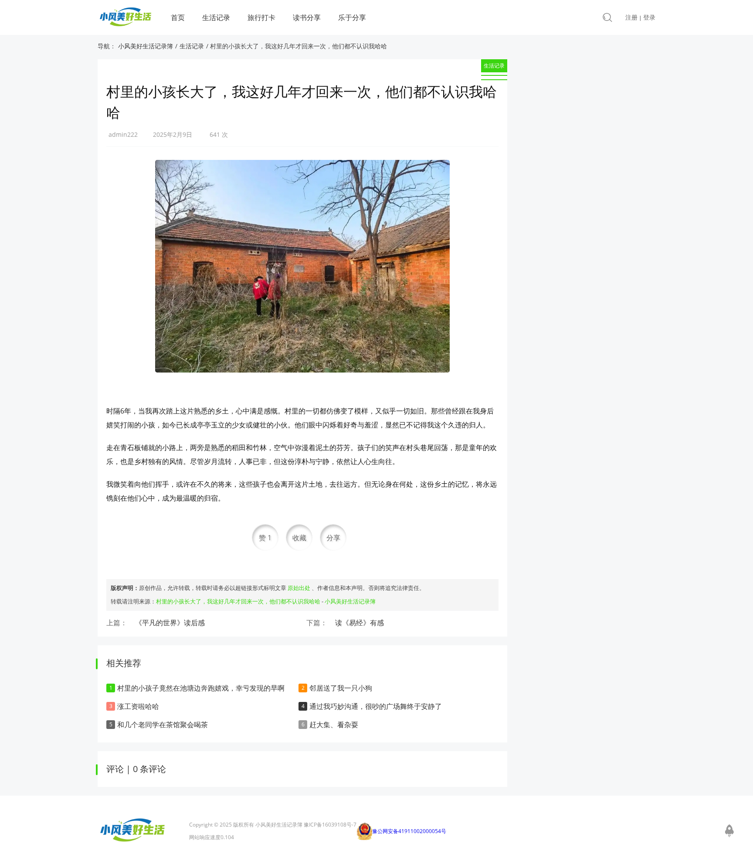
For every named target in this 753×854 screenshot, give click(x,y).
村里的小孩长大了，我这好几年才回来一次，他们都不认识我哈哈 (238, 601)
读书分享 (307, 17)
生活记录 (216, 17)
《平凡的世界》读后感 (170, 622)
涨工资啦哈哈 (138, 706)
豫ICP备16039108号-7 (330, 824)
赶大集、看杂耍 (333, 724)
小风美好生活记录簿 (145, 46)
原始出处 (299, 588)
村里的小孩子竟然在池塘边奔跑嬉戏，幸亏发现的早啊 (201, 688)
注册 (631, 17)
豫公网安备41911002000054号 (409, 831)
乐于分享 (352, 17)
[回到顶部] (729, 830)
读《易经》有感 (359, 622)
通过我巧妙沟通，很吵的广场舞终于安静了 (375, 706)
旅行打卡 (261, 17)
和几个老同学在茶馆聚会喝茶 (162, 724)
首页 (178, 17)
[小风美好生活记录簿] (125, 19)
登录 (649, 17)
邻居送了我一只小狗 (340, 688)
